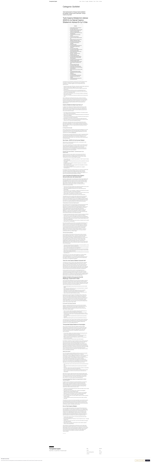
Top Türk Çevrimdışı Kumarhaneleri (75, 75)
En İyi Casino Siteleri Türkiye (74, 65)
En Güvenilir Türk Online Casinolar (75, 41)
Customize (137, 460)
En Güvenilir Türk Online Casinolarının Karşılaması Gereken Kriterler (76, 60)
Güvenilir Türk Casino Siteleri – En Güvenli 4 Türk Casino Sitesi (75, 31)
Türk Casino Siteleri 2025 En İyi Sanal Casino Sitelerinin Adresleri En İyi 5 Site (76, 62)
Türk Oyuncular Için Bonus (74, 36)
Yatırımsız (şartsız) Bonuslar (74, 64)
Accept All (147, 460)
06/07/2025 (64, 433)
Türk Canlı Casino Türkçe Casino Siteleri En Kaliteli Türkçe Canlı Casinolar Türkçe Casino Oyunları (74, 13)
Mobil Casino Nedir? (73, 44)
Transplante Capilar (53, 1)
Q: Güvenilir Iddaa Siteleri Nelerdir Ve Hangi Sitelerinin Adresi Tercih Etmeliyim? (76, 46)
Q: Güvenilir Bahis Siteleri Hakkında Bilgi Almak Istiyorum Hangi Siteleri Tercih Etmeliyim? (75, 57)
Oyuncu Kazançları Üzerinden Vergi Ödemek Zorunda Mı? (75, 52)
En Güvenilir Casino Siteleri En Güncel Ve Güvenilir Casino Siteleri (76, 50)
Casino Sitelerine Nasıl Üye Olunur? (75, 27)
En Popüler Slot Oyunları (74, 28)
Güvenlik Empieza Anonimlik (74, 55)
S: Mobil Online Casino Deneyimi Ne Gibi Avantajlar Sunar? (75, 79)
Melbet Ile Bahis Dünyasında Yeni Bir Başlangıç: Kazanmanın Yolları (76, 40)
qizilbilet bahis (73, 132)
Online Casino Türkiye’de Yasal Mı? (75, 66)
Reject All (142, 460)
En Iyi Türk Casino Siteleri (74, 48)
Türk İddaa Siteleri (73, 74)
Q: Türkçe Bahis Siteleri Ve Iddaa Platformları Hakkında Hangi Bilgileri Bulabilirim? (75, 72)
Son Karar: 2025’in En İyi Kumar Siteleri (76, 29)
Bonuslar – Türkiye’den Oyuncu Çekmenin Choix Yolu (75, 54)
